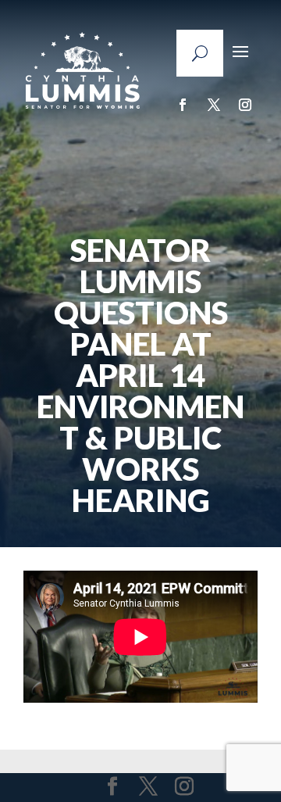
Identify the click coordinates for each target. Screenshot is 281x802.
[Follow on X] (213, 104)
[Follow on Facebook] (182, 104)
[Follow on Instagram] (245, 104)
